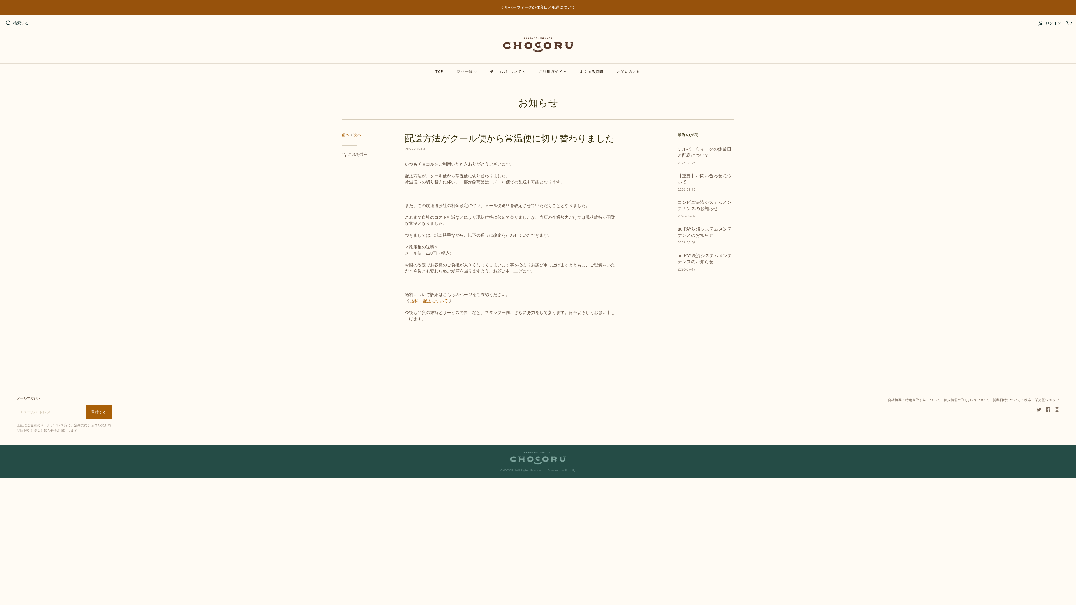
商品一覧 (464, 71)
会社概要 (895, 400)
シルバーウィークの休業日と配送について (704, 152)
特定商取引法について (922, 400)
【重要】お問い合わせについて (704, 179)
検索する (21, 23)
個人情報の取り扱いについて (966, 400)
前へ (346, 134)
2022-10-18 (415, 149)
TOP (439, 71)
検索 (1027, 400)
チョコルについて (505, 71)
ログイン (1053, 23)
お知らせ (538, 102)
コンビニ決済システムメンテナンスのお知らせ (704, 205)
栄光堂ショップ (1047, 400)
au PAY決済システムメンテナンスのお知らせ (705, 232)
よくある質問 (591, 71)
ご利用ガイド (550, 71)
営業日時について (1007, 400)
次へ (357, 134)
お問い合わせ (628, 71)
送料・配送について (429, 300)
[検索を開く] (8, 23)
